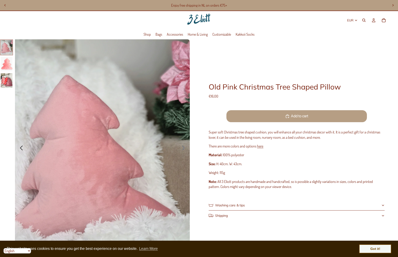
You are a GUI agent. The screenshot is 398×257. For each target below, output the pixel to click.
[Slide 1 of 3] (6, 47)
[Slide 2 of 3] (6, 64)
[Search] (364, 20)
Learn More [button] (148, 249)
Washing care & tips (230, 205)
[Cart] (384, 20)
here (260, 146)
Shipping (221, 216)
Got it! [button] (375, 249)
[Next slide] (393, 5)
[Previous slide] (5, 5)
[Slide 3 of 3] (6, 80)
